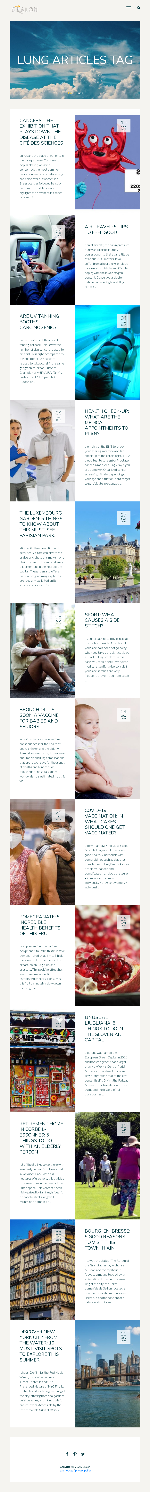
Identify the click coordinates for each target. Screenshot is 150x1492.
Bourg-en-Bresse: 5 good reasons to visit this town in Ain (107, 1239)
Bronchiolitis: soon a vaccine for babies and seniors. (39, 718)
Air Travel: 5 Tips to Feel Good (106, 230)
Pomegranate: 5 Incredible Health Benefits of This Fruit (40, 925)
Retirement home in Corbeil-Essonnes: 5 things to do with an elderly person (41, 1138)
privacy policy (83, 1470)
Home (70, 92)
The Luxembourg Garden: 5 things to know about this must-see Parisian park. (41, 524)
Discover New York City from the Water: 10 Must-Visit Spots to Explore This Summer (41, 1346)
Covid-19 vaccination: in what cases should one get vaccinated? (105, 821)
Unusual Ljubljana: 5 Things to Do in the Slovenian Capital (104, 1028)
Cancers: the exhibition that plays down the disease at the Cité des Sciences (41, 131)
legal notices (66, 1470)
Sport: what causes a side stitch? (102, 620)
